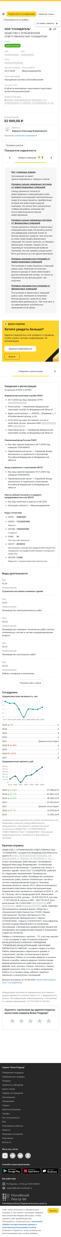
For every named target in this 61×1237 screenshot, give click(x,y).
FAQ (4, 1121)
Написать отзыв (46, 14)
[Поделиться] (54, 29)
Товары (6, 1105)
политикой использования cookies (19, 1227)
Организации (8, 1097)
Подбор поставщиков (12, 1093)
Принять (53, 1210)
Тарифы (6, 1113)
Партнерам (7, 1138)
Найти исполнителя (11, 1109)
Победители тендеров (12, 1072)
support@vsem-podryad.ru (19, 1188)
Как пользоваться (10, 1117)
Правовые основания (12, 1134)
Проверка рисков (14, 145)
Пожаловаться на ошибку (16, 20)
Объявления (8, 1101)
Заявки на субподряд (12, 1085)
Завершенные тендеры (13, 1076)
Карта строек (8, 1089)
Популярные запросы (12, 1126)
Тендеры (6, 1081)
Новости (6, 1130)
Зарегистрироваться (20, 348)
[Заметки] (50, 29)
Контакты (6, 1142)
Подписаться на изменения (21, 14)
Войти (12, 356)
